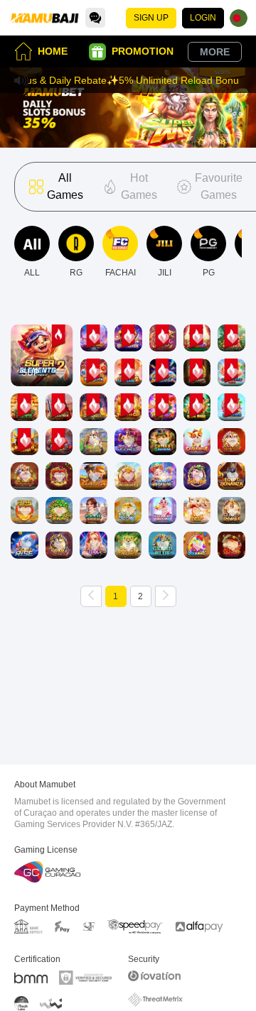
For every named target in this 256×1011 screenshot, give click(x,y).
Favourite (41, 326)
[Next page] (165, 596)
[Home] (44, 17)
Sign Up (151, 18)
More (215, 52)
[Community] (95, 18)
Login (203, 18)
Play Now (41, 367)
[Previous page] (91, 596)
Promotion (143, 51)
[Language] (238, 18)
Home (53, 51)
